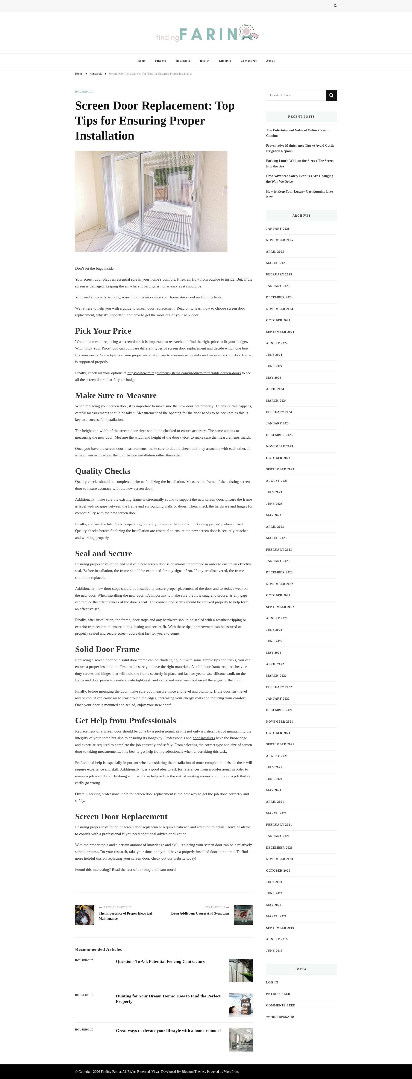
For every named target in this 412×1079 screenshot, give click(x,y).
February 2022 (279, 687)
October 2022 (278, 595)
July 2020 (274, 882)
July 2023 (274, 492)
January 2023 (278, 561)
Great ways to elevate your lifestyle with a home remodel (168, 1030)
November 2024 (279, 309)
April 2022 (275, 664)
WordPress (231, 1071)
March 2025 (276, 263)
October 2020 (278, 870)
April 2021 (275, 801)
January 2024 (278, 423)
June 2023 (274, 503)
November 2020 (279, 859)
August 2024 (277, 343)
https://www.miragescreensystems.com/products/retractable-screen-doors (184, 373)
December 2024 (279, 297)
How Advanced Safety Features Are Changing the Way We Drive (299, 178)
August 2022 (277, 618)
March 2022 (276, 675)
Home (142, 60)
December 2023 (279, 435)
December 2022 (279, 572)
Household (183, 60)
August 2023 (277, 480)
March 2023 (276, 538)
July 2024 (274, 354)
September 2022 (280, 607)
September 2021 (280, 744)
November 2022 (279, 584)
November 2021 (279, 721)
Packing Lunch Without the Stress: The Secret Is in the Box (300, 163)
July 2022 (274, 629)
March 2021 (276, 813)
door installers (204, 738)
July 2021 (274, 767)
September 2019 (280, 928)
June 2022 (274, 641)
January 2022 (278, 698)
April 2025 (275, 251)
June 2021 (274, 779)
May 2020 (273, 905)
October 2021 (278, 733)
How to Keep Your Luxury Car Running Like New (299, 194)
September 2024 (280, 331)
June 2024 (274, 366)
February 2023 (279, 549)
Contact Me (249, 60)
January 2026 (278, 228)
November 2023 (279, 446)
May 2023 (273, 515)
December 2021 (279, 710)
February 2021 (279, 824)
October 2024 (278, 320)
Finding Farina (111, 1071)
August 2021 (277, 756)
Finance (160, 60)
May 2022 (273, 652)
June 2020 (274, 893)
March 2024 (276, 400)
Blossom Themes (193, 1071)
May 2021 (273, 790)
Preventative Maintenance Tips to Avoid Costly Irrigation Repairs (300, 148)
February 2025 (279, 274)
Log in (272, 982)
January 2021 (278, 836)
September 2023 (280, 469)
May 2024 (273, 377)
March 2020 (276, 916)
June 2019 (274, 950)
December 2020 (279, 847)
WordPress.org (281, 1016)
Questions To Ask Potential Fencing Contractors (160, 961)
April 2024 (275, 389)
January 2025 (278, 286)
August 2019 (277, 939)
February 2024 (279, 412)
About (270, 60)
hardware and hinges (231, 506)
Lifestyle (225, 60)
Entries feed (278, 993)
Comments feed (280, 1005)
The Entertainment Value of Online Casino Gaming (297, 133)
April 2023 (275, 526)
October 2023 (278, 458)
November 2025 (279, 240)
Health (204, 60)
